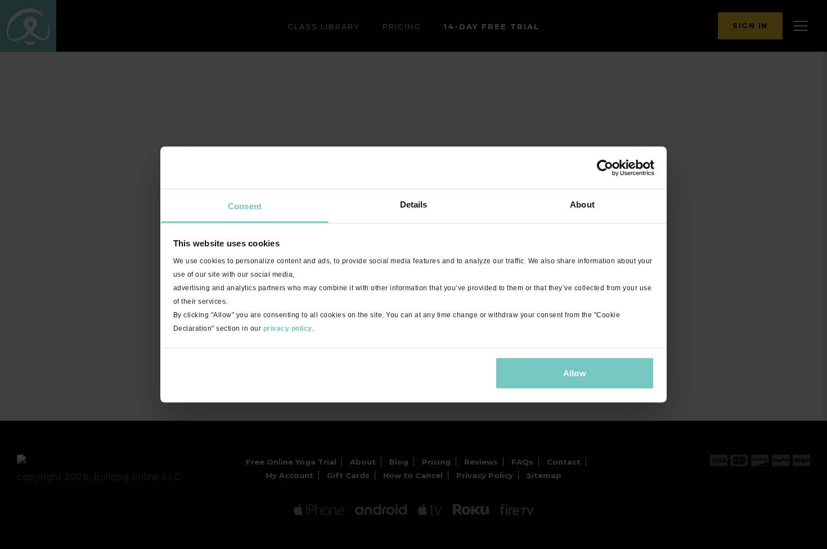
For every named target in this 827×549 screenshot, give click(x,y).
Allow (574, 372)
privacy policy (287, 328)
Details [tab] (414, 204)
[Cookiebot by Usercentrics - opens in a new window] (605, 167)
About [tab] (582, 204)
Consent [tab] (245, 206)
